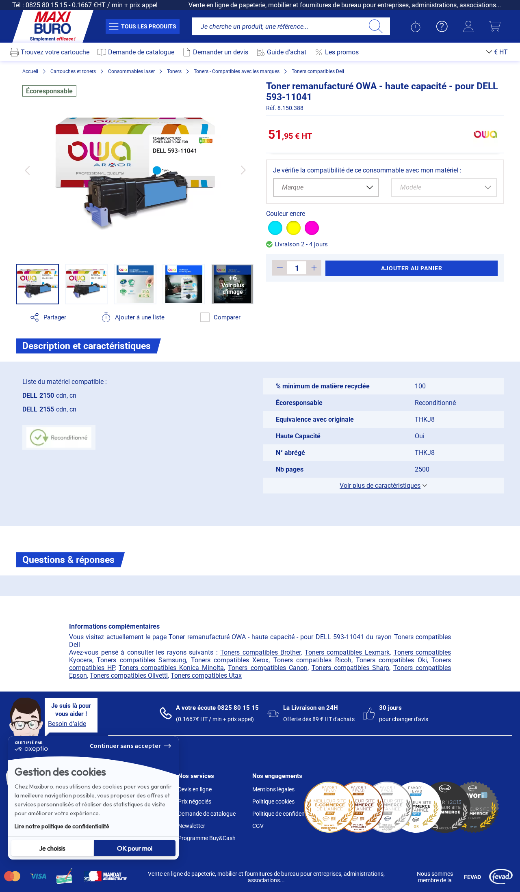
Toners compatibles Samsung (141, 660)
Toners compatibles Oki (391, 660)
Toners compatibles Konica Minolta (171, 668)
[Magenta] (312, 228)
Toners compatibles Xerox (230, 660)
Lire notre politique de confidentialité (62, 826)
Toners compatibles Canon (267, 668)
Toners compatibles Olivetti (129, 675)
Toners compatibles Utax (206, 675)
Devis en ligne (195, 789)
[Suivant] (243, 170)
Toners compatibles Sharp (350, 668)
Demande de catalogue (207, 813)
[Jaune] (293, 228)
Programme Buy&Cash (207, 838)
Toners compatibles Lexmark (347, 652)
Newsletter (191, 826)
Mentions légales (273, 789)
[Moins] (279, 268)
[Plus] (313, 268)
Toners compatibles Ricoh (312, 660)
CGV (258, 826)
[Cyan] (275, 228)
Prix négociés (194, 801)
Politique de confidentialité (285, 813)
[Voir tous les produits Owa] (485, 134)
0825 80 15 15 (46, 5)
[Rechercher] (375, 26)
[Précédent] (27, 170)
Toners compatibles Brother (260, 652)
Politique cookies (273, 801)
